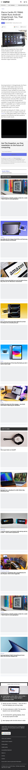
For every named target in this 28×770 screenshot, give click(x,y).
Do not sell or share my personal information (11, 761)
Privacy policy (4, 744)
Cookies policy (5, 747)
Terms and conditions (6, 738)
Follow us (17, 26)
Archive (3, 755)
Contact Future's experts (7, 741)
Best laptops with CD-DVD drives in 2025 (14, 720)
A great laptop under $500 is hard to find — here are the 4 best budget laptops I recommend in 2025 (15, 697)
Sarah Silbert (9, 22)
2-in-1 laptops (11, 5)
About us (3, 753)
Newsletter (24, 26)
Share (4, 26)
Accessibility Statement (7, 750)
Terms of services (16, 158)
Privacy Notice (18, 159)
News (3, 23)
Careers (3, 758)
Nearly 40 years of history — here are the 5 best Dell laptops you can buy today (14, 704)
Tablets (3, 8)
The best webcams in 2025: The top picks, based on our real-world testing (14, 710)
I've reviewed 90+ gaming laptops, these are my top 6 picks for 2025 (14, 715)
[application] (14, 128)
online (3, 113)
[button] (1, 2)
